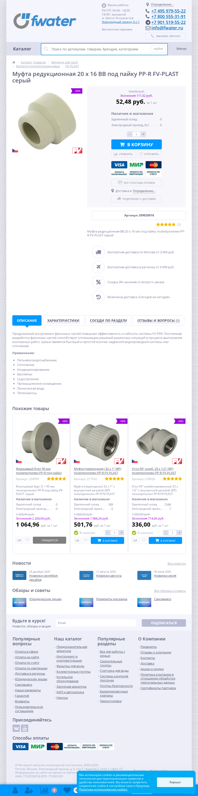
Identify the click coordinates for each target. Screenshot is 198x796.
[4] (170, 224)
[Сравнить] (19, 540)
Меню (182, 48)
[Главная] (13, 62)
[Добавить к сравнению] (77, 540)
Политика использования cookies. (103, 789)
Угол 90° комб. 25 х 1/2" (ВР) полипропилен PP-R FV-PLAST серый (154, 473)
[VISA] (119, 164)
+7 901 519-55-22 (168, 22)
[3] (166, 224)
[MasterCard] (154, 164)
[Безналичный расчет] (154, 173)
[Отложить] (27, 540)
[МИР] (136, 164)
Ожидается (50, 540)
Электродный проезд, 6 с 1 (121, 22)
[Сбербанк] (136, 173)
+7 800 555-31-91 (168, 16)
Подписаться (164, 623)
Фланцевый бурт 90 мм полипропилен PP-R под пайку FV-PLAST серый (39, 473)
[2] (162, 224)
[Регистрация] (29, 790)
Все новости (177, 564)
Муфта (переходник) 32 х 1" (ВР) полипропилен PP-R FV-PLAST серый (97, 473)
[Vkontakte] (16, 728)
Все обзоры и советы (170, 591)
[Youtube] (24, 728)
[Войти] (15, 790)
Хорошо (175, 782)
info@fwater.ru (167, 28)
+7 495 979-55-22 (168, 11)
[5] (174, 224)
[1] (158, 224)
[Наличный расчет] (119, 173)
